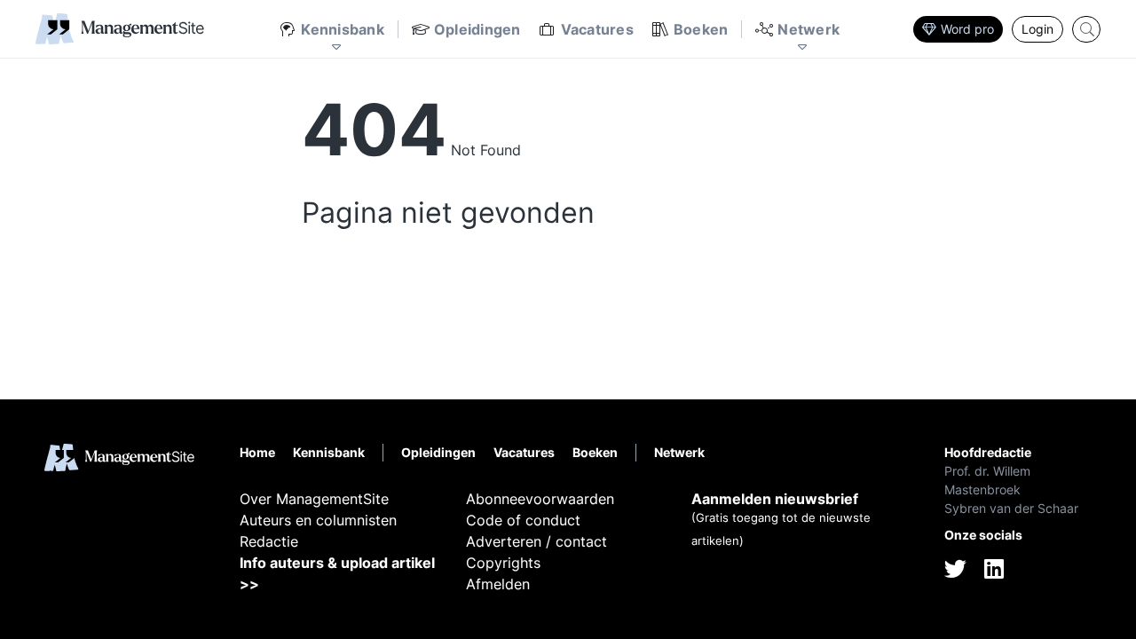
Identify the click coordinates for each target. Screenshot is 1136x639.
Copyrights (503, 563)
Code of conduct (523, 520)
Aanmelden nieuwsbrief (774, 499)
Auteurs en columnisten (318, 520)
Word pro (967, 28)
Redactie (269, 541)
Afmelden (498, 584)
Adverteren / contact (536, 541)
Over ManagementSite (314, 499)
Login (1037, 28)
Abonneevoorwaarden (540, 499)
